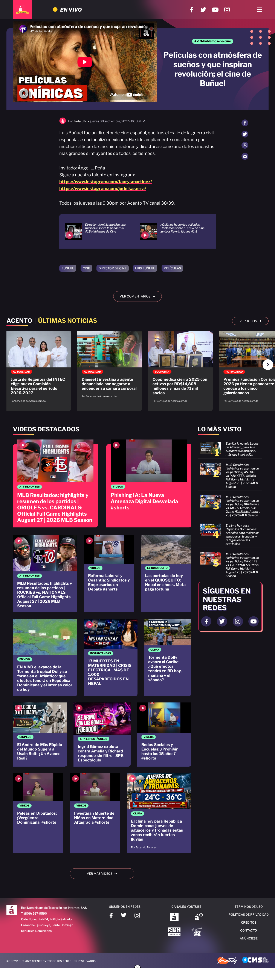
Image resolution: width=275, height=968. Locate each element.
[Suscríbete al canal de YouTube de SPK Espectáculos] (174, 932)
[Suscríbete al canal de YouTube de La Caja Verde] (198, 932)
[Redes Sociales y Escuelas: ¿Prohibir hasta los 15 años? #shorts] (164, 734)
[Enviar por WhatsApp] (244, 145)
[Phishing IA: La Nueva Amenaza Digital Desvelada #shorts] (148, 483)
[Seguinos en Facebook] (206, 621)
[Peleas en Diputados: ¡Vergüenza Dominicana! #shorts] (38, 813)
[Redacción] (62, 123)
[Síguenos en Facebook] (191, 10)
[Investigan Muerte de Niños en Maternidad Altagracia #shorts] (95, 813)
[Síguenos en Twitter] (203, 10)
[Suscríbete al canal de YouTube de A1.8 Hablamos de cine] (198, 917)
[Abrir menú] (259, 10)
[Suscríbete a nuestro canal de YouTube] (215, 10)
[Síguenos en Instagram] (227, 10)
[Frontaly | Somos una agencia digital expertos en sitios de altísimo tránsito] (227, 961)
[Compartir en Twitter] (244, 134)
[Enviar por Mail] (244, 156)
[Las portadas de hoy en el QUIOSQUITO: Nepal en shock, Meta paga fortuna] (166, 573)
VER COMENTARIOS (139, 296)
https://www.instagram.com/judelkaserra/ (102, 188)
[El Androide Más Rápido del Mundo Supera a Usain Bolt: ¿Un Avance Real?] (40, 734)
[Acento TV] (22, 9)
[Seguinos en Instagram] (238, 621)
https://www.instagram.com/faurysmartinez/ (105, 181)
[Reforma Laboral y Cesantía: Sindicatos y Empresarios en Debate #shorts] (109, 573)
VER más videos (103, 873)
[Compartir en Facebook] (244, 122)
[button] (268, 364)
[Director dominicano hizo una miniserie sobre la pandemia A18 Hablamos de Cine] (97, 231)
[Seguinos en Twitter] (222, 621)
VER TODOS (250, 320)
